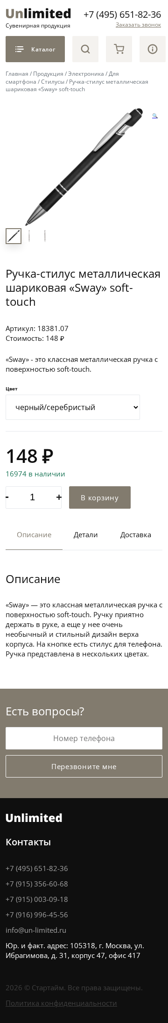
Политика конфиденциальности (61, 1003)
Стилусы (52, 81)
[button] (155, 116)
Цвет (12, 388)
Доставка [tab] (135, 534)
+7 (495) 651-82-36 (122, 14)
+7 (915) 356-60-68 (37, 883)
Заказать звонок (138, 24)
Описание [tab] (34, 534)
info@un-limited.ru (36, 930)
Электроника (86, 73)
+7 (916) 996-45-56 (37, 914)
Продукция (48, 73)
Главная (17, 73)
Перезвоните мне (84, 766)
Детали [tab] (86, 534)
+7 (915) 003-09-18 (37, 899)
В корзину (100, 497)
